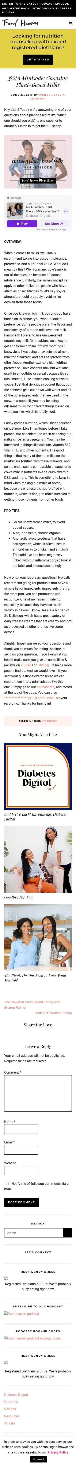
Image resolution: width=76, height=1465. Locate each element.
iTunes (25, 665)
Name (9, 1122)
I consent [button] (38, 1459)
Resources (12, 1416)
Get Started (38, 59)
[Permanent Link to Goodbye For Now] (38, 828)
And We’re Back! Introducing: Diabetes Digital (35, 816)
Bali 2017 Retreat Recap (54, 1013)
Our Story (11, 1402)
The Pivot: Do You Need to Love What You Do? (35, 978)
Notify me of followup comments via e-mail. (36, 1186)
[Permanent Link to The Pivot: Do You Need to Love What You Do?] (38, 907)
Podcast (49, 720)
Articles (9, 1423)
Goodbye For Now (18, 897)
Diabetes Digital (16, 1395)
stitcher (43, 665)
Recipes (10, 1409)
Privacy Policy (58, 1452)
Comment (12, 1072)
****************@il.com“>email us (32, 698)
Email (9, 1142)
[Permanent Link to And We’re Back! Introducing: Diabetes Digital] (38, 745)
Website (10, 1163)
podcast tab (45, 687)
